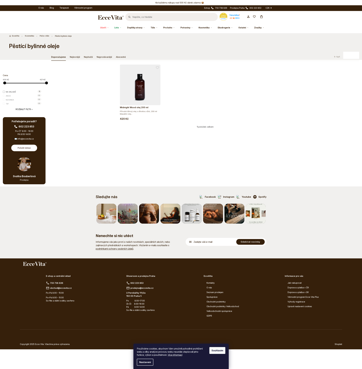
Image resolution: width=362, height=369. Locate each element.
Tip (23, 103)
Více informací (175, 354)
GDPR (209, 316)
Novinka (23, 99)
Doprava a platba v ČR (298, 287)
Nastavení (145, 362)
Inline (355, 54)
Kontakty (211, 283)
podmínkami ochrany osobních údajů (114, 248)
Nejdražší (88, 57)
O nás (209, 287)
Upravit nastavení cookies (300, 306)
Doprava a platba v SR (298, 292)
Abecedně (121, 57)
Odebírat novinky (250, 242)
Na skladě (23, 91)
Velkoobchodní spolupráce (219, 311)
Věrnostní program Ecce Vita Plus (303, 297)
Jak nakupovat (295, 283)
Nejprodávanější (104, 57)
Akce (23, 95)
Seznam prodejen (215, 292)
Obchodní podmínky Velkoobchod (223, 306)
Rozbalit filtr (23, 109)
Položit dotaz (24, 148)
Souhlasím (217, 350)
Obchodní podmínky (216, 301)
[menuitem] (33, 7)
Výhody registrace (296, 301)
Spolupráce (212, 297)
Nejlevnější (75, 57)
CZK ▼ (269, 8)
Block (349, 54)
